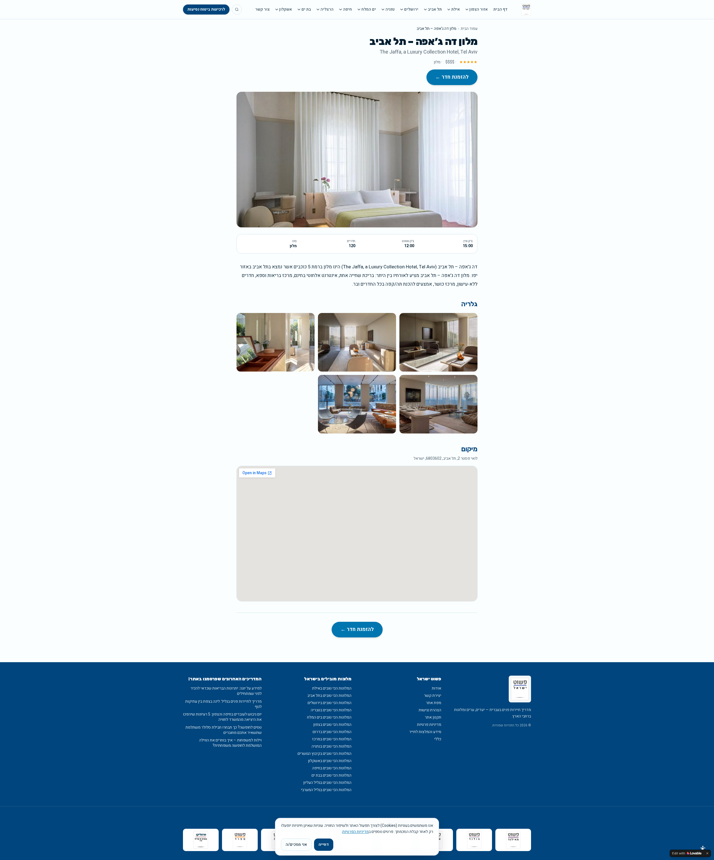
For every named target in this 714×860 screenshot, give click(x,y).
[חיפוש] (237, 9)
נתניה (390, 9)
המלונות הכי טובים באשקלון (329, 761)
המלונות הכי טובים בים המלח (329, 717)
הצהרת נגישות (430, 710)
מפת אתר (433, 703)
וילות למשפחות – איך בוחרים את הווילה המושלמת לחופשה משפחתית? (230, 743)
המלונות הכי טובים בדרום (332, 732)
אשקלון (285, 9)
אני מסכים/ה (296, 844)
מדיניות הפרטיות (355, 832)
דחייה (324, 844)
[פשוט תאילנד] (513, 840)
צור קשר (262, 9)
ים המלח (368, 9)
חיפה (347, 9)
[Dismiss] (707, 853)
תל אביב (435, 9)
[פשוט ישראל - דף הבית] (526, 9)
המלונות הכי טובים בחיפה (331, 768)
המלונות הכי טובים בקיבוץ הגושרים (324, 754)
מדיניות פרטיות (429, 724)
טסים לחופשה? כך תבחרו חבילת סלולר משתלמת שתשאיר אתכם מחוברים (223, 730)
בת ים (306, 9)
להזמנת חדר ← (452, 77)
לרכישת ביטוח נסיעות (206, 9)
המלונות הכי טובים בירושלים (329, 703)
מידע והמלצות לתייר (425, 732)
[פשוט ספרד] (240, 840)
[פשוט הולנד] (474, 840)
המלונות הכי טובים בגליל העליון (327, 783)
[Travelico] (201, 840)
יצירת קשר (432, 695)
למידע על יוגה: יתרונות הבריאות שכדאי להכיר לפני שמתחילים (226, 691)
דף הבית (500, 9)
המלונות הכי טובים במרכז (331, 739)
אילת (455, 9)
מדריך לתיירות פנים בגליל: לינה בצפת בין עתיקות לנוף (223, 704)
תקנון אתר (433, 717)
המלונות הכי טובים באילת (331, 688)
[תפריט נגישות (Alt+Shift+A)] (703, 849)
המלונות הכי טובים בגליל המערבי (326, 790)
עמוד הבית (469, 29)
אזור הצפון (478, 9)
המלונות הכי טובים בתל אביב (329, 695)
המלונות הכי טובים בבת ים (331, 775)
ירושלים (411, 9)
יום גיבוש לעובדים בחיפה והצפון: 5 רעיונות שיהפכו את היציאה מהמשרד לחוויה (222, 717)
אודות (436, 688)
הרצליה (327, 9)
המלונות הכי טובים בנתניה (331, 746)
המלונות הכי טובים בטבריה (331, 710)
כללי (437, 739)
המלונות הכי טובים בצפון (332, 724)
